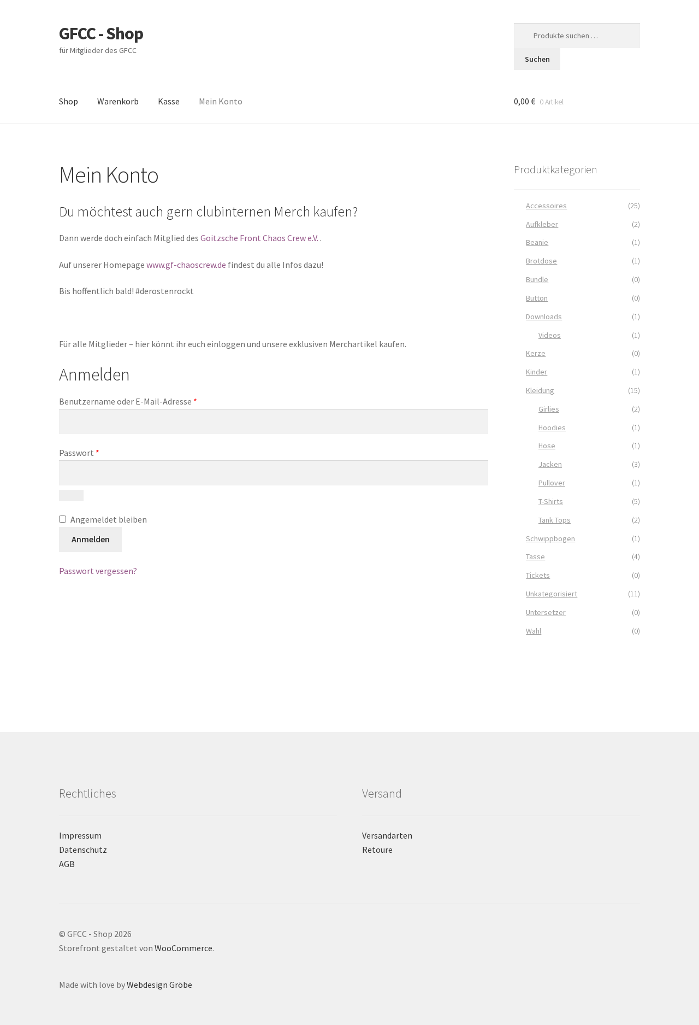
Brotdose (541, 261)
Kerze (536, 353)
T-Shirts (550, 501)
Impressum (80, 835)
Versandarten (387, 835)
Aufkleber (542, 224)
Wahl (533, 631)
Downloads (544, 316)
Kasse (169, 101)
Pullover (551, 483)
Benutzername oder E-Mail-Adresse (150, 401)
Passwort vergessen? (98, 570)
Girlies (548, 409)
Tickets (538, 575)
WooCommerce (183, 947)
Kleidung (540, 390)
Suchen (537, 59)
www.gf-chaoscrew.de (186, 264)
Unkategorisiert (551, 594)
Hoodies (552, 427)
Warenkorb (118, 101)
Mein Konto (220, 101)
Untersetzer (546, 612)
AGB (67, 863)
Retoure (377, 849)
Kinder (536, 372)
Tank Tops (554, 520)
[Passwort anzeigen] (71, 495)
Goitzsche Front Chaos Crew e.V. (259, 237)
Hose (546, 445)
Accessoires (546, 205)
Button (537, 298)
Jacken (550, 464)
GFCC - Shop (101, 33)
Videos (549, 335)
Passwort (101, 452)
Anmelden (91, 539)
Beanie (537, 242)
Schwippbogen (550, 538)
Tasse (535, 556)
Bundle (537, 279)
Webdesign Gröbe (159, 984)
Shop (68, 101)
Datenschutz (83, 849)
